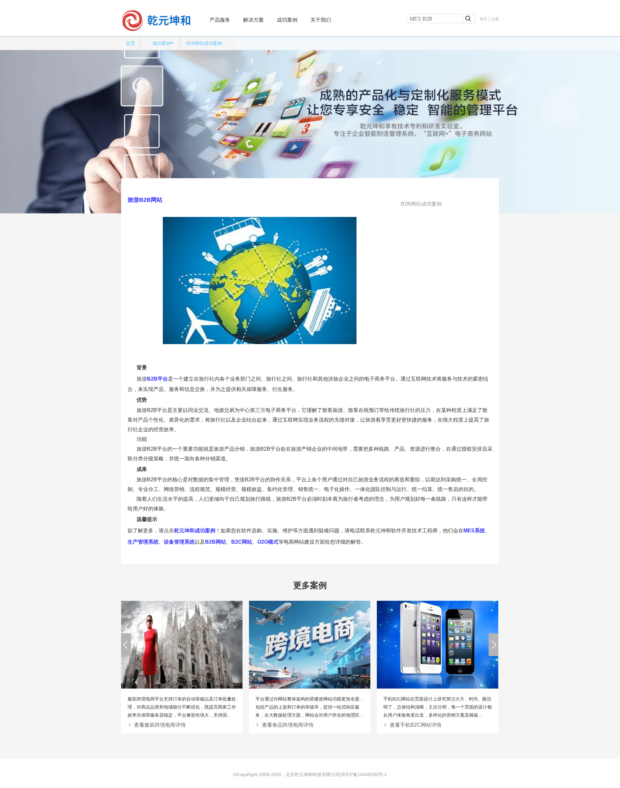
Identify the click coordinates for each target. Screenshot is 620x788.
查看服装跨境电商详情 (160, 725)
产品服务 (220, 20)
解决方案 (253, 20)
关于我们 (320, 20)
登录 (483, 19)
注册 (495, 19)
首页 (130, 43)
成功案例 (287, 20)
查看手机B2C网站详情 (415, 725)
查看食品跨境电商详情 (288, 725)
